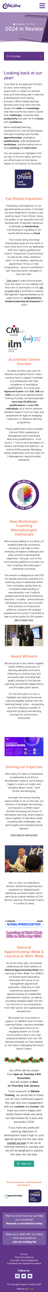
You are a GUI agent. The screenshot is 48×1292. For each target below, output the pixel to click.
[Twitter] (23, 1276)
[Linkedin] (17, 1276)
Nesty (31, 1289)
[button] (40, 56)
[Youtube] (30, 1276)
